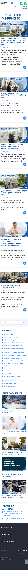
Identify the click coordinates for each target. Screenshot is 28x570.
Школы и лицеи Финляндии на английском (15, 355)
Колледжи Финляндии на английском (13, 358)
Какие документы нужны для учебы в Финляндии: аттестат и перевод (13, 96)
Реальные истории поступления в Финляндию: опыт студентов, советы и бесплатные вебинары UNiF (13, 42)
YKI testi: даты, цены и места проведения (11, 412)
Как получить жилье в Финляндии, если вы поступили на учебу (13, 453)
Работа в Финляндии (9, 373)
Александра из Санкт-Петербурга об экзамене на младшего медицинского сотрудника (14, 497)
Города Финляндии (9, 371)
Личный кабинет (12, 3)
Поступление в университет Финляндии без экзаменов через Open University (12, 147)
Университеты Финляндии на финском (14, 352)
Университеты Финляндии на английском (14, 361)
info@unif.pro (24, 8)
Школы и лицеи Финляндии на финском (14, 343)
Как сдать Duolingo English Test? (14, 518)
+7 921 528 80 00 (21, 6)
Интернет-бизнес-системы (6, 559)
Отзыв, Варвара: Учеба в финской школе (10, 286)
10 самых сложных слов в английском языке (14, 432)
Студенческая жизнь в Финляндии (13, 368)
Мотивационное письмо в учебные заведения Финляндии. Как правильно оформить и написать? (12, 242)
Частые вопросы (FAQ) (9, 386)
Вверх (26, 561)
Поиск (24, 322)
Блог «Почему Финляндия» (8, 541)
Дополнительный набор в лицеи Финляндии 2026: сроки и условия (14, 193)
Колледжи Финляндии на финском (13, 345)
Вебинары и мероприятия (10, 340)
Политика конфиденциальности (7, 552)
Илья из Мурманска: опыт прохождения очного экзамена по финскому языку (12, 474)
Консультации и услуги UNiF (11, 337)
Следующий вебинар (9, 334)
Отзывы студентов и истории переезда (14, 381)
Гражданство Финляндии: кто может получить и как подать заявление (13, 513)
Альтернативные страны (10, 383)
